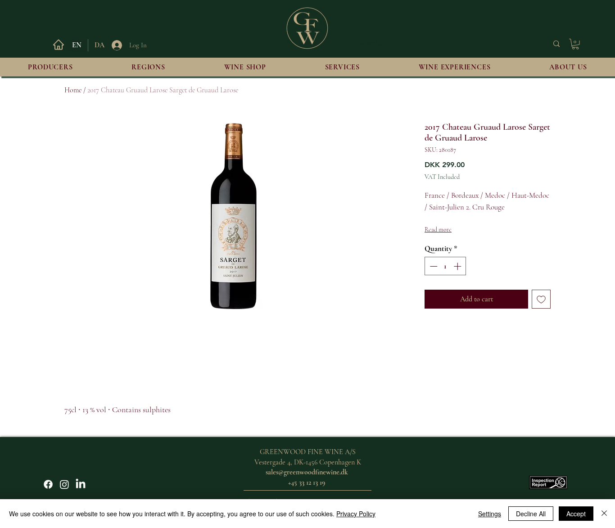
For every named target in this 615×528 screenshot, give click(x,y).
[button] (575, 44)
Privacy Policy (355, 513)
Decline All (531, 513)
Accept (576, 513)
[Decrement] (432, 266)
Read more (438, 229)
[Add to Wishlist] (541, 299)
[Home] (58, 45)
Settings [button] (489, 513)
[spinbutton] (445, 266)
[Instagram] (64, 484)
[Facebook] (48, 484)
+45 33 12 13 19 (306, 482)
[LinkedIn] (80, 484)
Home (72, 90)
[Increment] (458, 266)
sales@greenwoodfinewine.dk (307, 472)
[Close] (604, 513)
